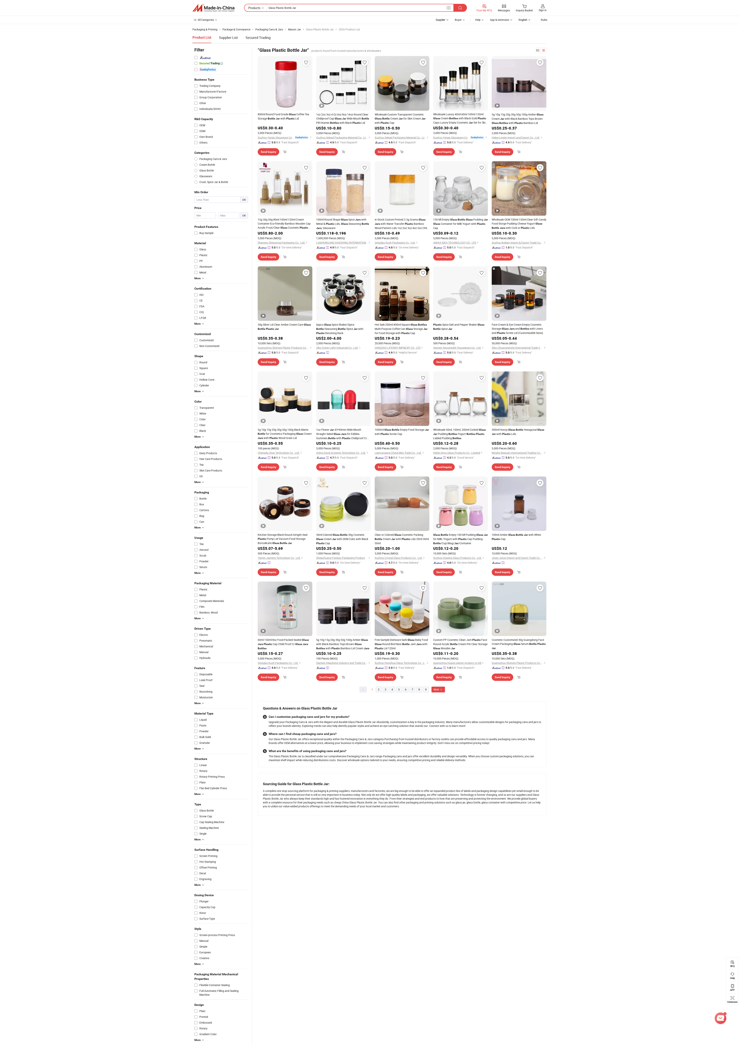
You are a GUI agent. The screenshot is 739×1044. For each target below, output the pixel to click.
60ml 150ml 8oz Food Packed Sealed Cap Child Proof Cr (283, 644)
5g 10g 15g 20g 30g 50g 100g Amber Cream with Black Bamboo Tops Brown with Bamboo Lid (517, 119)
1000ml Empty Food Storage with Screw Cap (402, 432)
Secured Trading (258, 37)
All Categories (206, 20)
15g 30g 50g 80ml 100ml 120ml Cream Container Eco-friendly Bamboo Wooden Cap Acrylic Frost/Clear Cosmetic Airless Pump (284, 224)
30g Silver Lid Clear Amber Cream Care (284, 326)
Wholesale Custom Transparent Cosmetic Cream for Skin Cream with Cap (400, 119)
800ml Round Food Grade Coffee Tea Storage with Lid (283, 116)
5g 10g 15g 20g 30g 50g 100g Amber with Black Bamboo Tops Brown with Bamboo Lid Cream (342, 644)
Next (437, 689)
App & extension (499, 20)
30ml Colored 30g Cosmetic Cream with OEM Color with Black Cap (342, 539)
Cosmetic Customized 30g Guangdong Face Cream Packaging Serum (519, 644)
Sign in (543, 10)
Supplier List (228, 37)
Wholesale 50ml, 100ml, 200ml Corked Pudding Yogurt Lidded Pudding (459, 434)
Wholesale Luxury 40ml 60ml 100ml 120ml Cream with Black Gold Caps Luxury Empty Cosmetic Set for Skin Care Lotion (460, 118)
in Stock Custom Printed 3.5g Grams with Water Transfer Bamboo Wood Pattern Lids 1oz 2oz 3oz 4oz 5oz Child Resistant (401, 224)
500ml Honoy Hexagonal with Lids (518, 432)
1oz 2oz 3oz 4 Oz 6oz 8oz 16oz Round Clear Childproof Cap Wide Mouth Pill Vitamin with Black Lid (342, 119)
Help (478, 20)
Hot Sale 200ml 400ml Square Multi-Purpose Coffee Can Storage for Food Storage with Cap (401, 329)
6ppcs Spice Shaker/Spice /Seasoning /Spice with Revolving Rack (339, 329)
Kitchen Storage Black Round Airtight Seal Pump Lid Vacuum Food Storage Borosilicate (282, 539)
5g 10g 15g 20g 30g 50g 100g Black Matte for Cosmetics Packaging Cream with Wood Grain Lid (285, 434)
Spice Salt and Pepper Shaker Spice (458, 327)
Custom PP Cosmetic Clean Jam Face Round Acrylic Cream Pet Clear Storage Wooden (460, 644)
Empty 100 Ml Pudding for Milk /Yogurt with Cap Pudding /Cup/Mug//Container (460, 539)
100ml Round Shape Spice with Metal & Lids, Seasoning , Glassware (342, 224)
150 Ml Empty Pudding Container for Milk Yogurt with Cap (460, 224)
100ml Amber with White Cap (516, 537)
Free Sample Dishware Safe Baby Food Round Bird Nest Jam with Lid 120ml (401, 644)
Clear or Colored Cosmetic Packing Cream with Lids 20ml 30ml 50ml (402, 539)
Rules (544, 20)
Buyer (458, 20)
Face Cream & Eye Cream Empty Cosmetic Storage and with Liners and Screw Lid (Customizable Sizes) (517, 329)
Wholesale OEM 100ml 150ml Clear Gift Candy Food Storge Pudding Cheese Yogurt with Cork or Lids (519, 224)
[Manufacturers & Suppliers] (213, 8)
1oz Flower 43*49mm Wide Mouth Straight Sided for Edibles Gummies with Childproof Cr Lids (341, 434)
